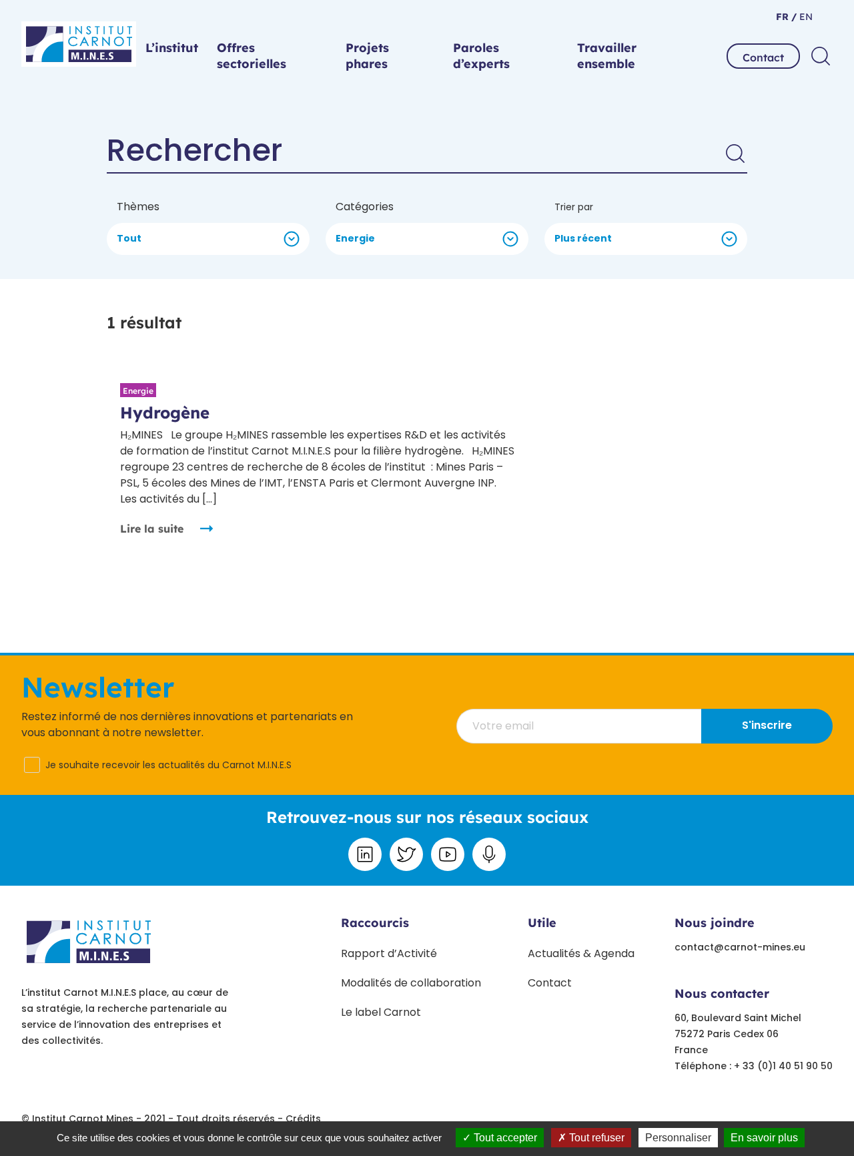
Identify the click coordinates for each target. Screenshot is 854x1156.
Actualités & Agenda (581, 953)
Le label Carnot (381, 1012)
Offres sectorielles (251, 55)
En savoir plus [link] (764, 1137)
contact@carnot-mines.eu (740, 947)
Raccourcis (375, 922)
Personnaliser (678, 1137)
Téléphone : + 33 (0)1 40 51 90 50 (754, 1066)
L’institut (171, 47)
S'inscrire (767, 725)
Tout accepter (504, 1137)
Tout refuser (595, 1137)
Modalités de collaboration (411, 982)
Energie (355, 238)
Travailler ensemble (606, 55)
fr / (786, 17)
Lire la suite (151, 528)
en (805, 17)
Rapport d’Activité (389, 953)
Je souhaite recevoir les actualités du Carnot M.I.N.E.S (168, 765)
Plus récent (583, 238)
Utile (542, 922)
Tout (129, 238)
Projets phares (367, 55)
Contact (763, 57)
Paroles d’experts (481, 55)
